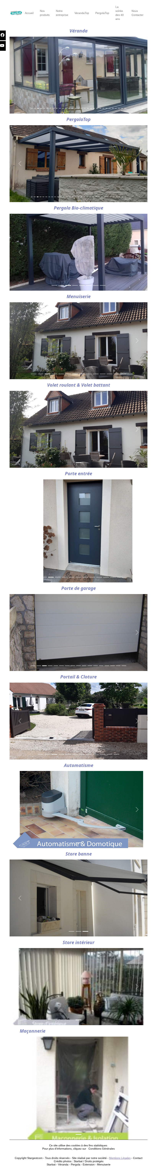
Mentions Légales (120, 1158)
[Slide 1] (32, 108)
